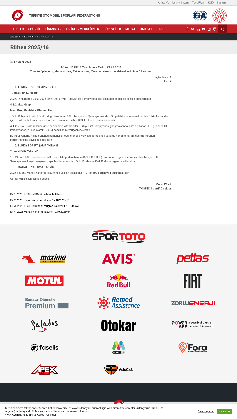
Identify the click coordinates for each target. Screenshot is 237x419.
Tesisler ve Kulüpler (82, 29)
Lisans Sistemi (180, 2)
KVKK (211, 2)
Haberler (147, 29)
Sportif (34, 29)
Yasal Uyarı (198, 2)
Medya (130, 29)
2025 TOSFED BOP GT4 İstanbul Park (39, 194)
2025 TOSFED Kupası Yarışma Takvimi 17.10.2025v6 (48, 206)
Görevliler (112, 29)
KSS (161, 29)
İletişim (221, 2)
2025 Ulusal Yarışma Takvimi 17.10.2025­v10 (43, 200)
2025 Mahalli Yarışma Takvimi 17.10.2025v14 (44, 211)
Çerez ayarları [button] (206, 411)
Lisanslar (53, 29)
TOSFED (18, 29)
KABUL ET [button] (224, 411)
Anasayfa (163, 2)
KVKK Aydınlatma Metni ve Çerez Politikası (30, 414)
